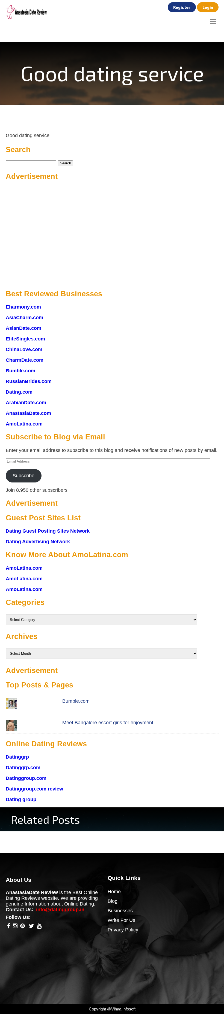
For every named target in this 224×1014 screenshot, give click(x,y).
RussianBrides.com (29, 381)
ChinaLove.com (24, 349)
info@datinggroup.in (60, 909)
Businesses (120, 910)
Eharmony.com (23, 307)
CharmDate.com (24, 360)
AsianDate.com (23, 328)
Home (114, 891)
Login (207, 7)
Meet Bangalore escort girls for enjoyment (107, 722)
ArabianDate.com (26, 402)
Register (181, 7)
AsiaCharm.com (24, 317)
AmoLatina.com (24, 424)
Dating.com (19, 392)
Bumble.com (20, 370)
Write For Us (121, 920)
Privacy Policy (123, 929)
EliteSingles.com (25, 339)
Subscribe (23, 475)
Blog (112, 901)
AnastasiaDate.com (28, 413)
